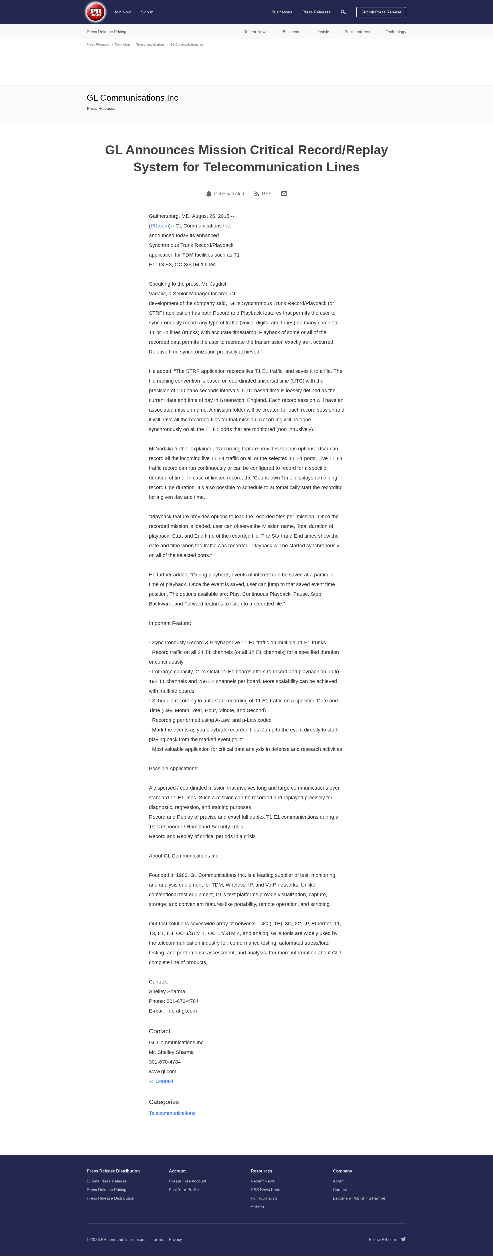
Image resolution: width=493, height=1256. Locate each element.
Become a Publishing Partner (359, 1198)
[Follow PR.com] (401, 1239)
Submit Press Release (381, 12)
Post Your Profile (184, 1189)
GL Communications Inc (187, 44)
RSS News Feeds (266, 1189)
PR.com (160, 226)
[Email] (284, 193)
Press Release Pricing (106, 1189)
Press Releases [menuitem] (316, 12)
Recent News (263, 1181)
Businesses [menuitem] (282, 12)
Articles (257, 1206)
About (338, 1181)
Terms (157, 1239)
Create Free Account (187, 1181)
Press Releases (98, 44)
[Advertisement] (246, 65)
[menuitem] (343, 12)
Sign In (147, 12)
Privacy (175, 1239)
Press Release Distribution (110, 1198)
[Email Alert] (209, 193)
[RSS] (257, 193)
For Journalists (264, 1198)
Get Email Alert (229, 194)
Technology (123, 44)
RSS (267, 194)
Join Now (122, 12)
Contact (164, 1081)
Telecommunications (150, 44)
